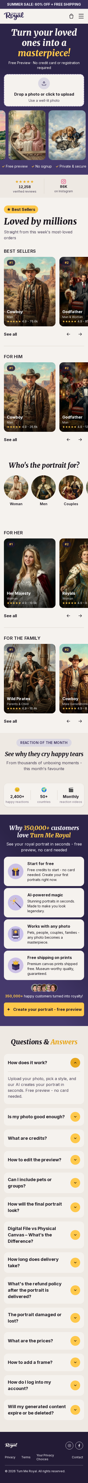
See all (10, 334)
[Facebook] (79, 1445)
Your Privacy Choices (45, 1457)
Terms (26, 1457)
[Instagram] (69, 1445)
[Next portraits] (80, 334)
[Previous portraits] (68, 334)
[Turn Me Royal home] (14, 16)
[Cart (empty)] (71, 16)
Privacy (10, 1457)
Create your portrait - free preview (47, 1009)
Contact (77, 1457)
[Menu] (81, 16)
